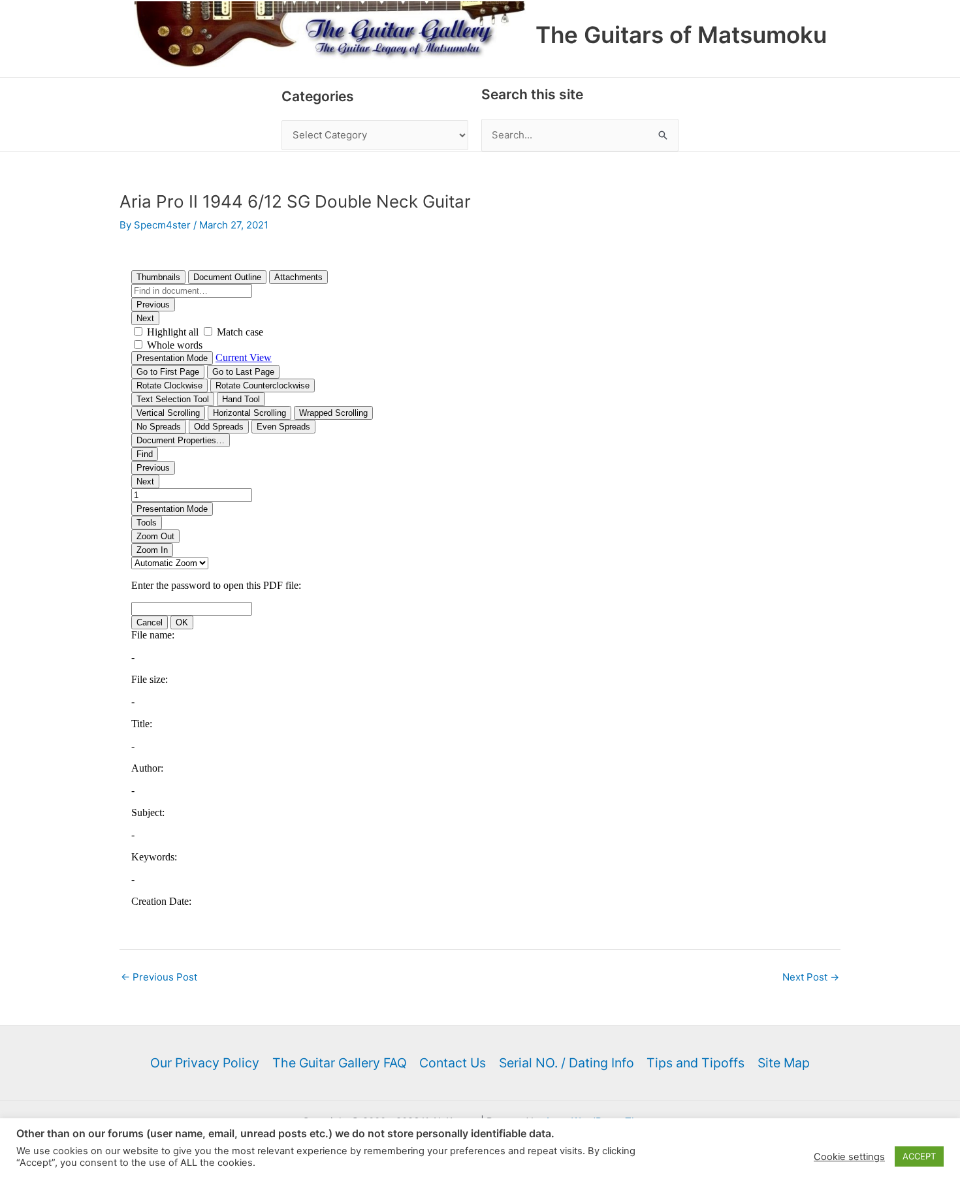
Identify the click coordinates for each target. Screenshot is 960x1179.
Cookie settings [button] (849, 1157)
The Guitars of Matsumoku (681, 34)
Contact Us (452, 1063)
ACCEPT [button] (919, 1156)
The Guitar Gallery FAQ (339, 1063)
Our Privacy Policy (204, 1063)
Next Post (810, 977)
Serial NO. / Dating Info (566, 1063)
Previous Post (159, 977)
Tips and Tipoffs (695, 1063)
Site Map (784, 1063)
